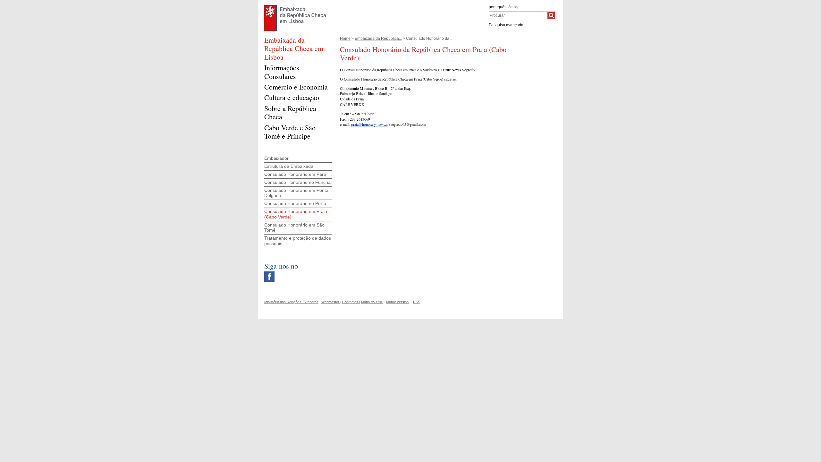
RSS (416, 302)
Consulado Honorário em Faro (295, 174)
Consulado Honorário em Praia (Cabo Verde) (295, 214)
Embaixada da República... (378, 38)
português (497, 7)
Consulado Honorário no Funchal (298, 182)
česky (513, 7)
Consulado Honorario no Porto (295, 203)
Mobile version (397, 302)
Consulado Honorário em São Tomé (294, 227)
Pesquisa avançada (506, 25)
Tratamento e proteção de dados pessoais (297, 240)
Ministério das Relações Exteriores (291, 302)
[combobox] (518, 15)
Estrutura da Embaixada (288, 166)
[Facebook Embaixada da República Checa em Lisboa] (269, 273)
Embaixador (276, 158)
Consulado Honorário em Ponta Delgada (296, 193)
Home (345, 38)
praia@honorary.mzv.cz (369, 124)
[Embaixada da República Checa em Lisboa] (295, 6)
